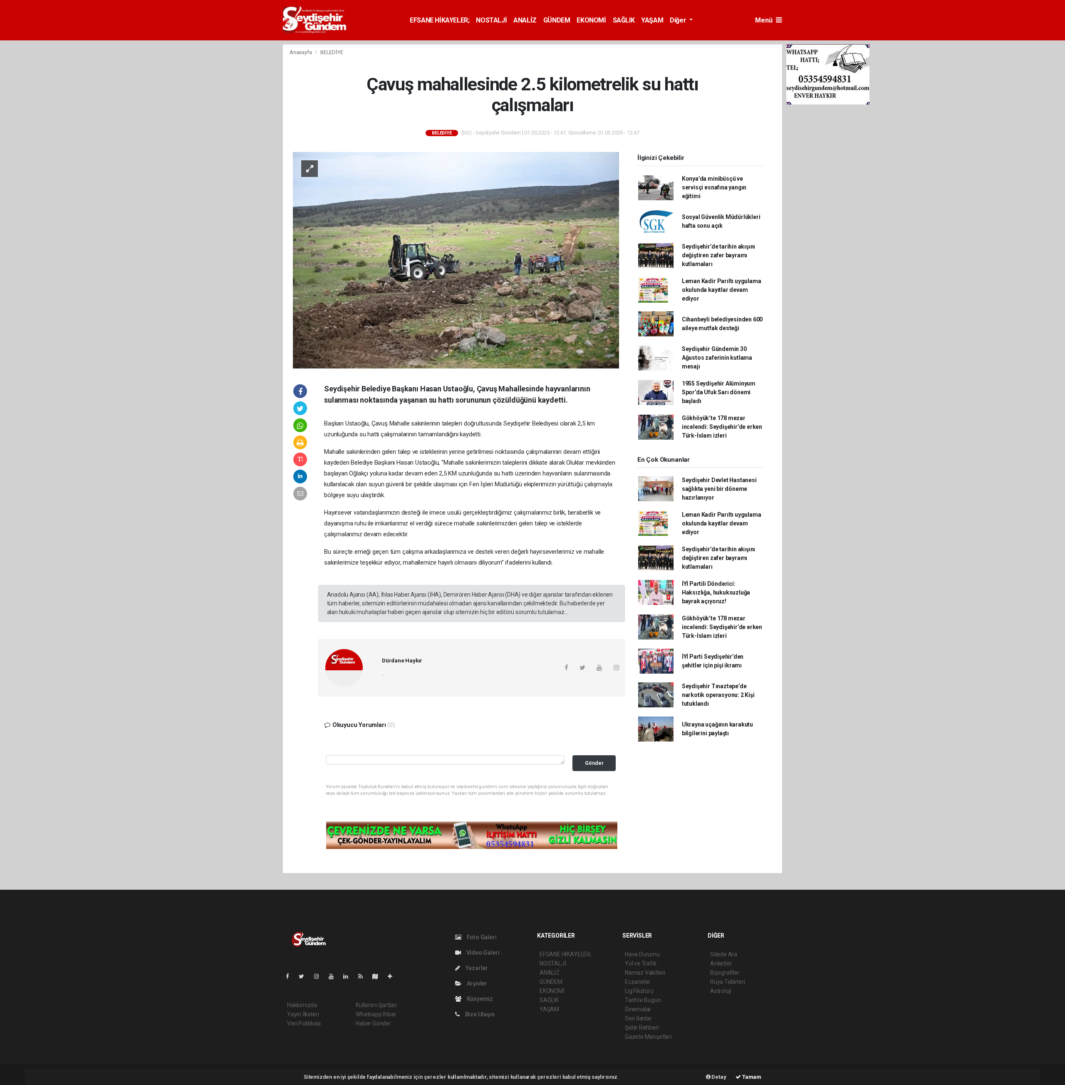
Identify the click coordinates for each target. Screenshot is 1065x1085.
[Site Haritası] (378, 976)
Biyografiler (725, 972)
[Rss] (363, 976)
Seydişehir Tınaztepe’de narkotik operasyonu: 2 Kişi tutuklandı (718, 695)
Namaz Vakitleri (645, 972)
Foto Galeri (481, 937)
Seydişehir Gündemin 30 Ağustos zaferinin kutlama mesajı (717, 358)
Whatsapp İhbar (376, 1014)
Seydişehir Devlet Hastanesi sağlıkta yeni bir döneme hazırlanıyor (719, 489)
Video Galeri (482, 952)
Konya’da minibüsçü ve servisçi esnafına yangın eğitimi (714, 187)
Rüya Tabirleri (727, 981)
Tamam (751, 1077)
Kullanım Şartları (376, 1005)
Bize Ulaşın (479, 1014)
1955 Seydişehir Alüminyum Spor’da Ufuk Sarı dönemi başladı (718, 392)
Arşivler (476, 983)
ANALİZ (525, 20)
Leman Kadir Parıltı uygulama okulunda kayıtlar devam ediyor (721, 290)
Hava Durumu (642, 954)
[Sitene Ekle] (393, 976)
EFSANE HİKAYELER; (439, 20)
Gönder (594, 763)
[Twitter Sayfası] (305, 976)
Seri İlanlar (638, 1018)
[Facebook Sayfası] (291, 976)
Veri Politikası (304, 1023)
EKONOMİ (591, 20)
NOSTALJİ (491, 20)
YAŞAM (652, 20)
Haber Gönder (373, 1023)
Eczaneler (637, 981)
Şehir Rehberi (642, 1027)
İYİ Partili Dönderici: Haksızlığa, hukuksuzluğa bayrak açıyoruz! (716, 592)
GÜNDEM (556, 20)
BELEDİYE (331, 52)
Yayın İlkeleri (303, 1014)
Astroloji (720, 991)
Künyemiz (479, 998)
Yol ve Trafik (640, 963)
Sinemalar (638, 1009)
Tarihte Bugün (643, 1000)
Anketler (721, 963)
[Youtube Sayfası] (334, 976)
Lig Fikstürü (639, 991)
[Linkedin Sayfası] (349, 976)
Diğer (679, 20)
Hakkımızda (302, 1005)
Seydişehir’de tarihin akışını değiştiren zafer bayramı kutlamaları (718, 255)
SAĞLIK (624, 20)
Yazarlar (476, 968)
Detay (718, 1077)
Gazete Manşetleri (648, 1036)
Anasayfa (301, 52)
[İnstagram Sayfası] (320, 976)
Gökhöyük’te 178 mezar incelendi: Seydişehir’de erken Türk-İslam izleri (722, 427)
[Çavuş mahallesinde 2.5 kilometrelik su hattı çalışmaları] (456, 259)
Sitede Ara (723, 954)
